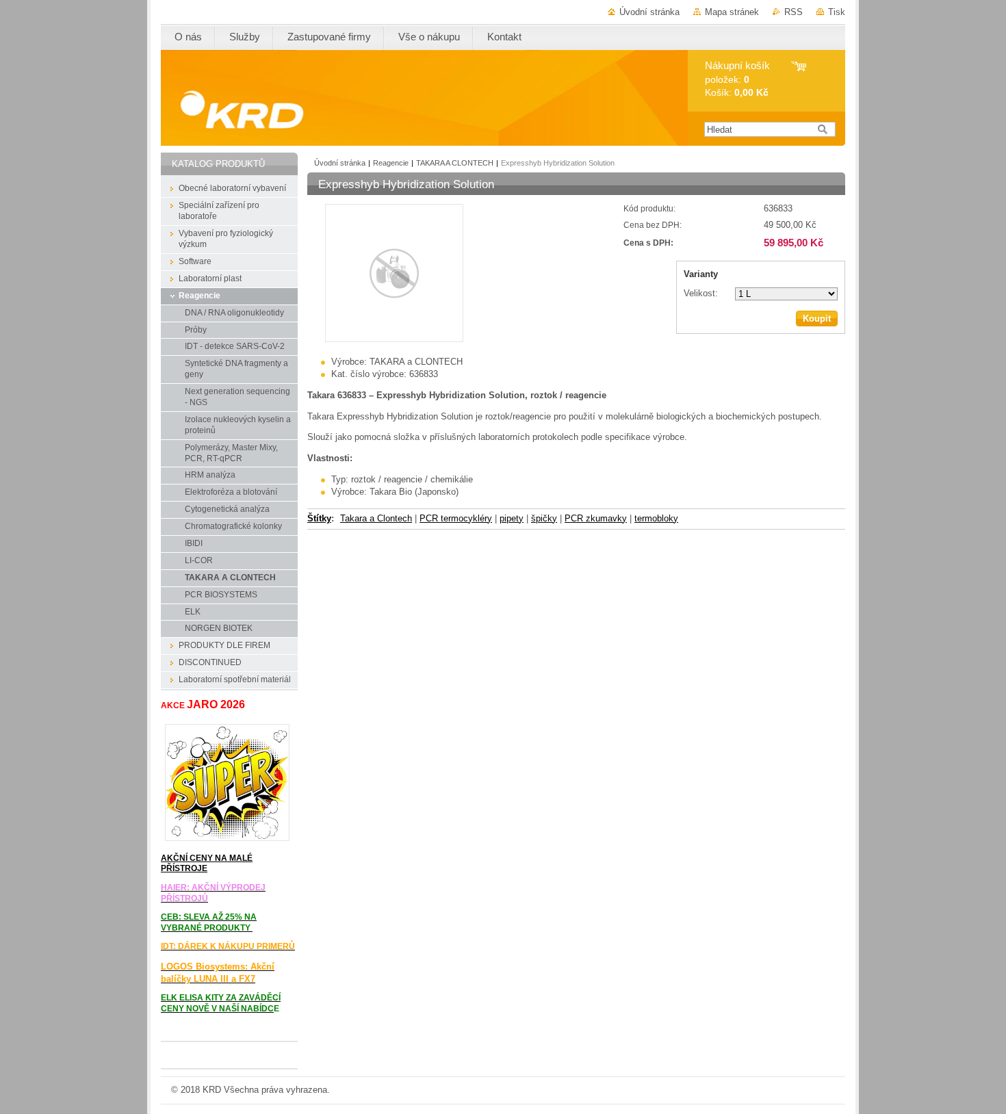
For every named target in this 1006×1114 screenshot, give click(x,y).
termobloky (656, 518)
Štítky (319, 518)
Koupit (817, 318)
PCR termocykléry (456, 518)
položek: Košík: (737, 79)
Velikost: (701, 293)
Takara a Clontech (376, 518)
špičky (544, 518)
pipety (512, 518)
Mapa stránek (732, 12)
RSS (793, 12)
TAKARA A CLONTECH (454, 163)
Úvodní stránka (649, 12)
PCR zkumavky (596, 518)
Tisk (836, 12)
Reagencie (391, 163)
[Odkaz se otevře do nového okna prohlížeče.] (394, 339)
